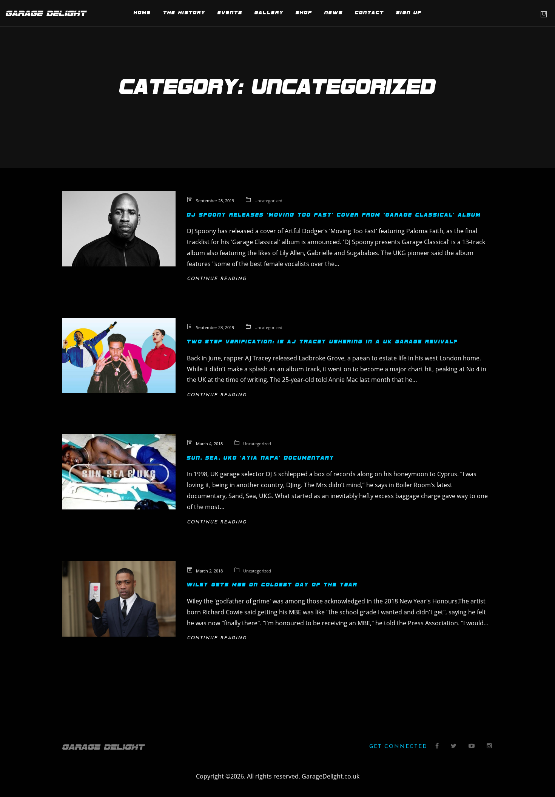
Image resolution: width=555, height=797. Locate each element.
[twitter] (454, 746)
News (333, 13)
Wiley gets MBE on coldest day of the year (272, 585)
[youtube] (472, 746)
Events (229, 13)
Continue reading (217, 279)
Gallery (269, 13)
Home (142, 13)
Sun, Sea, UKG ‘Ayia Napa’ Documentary (260, 458)
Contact (369, 13)
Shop (304, 13)
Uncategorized (268, 200)
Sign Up (409, 13)
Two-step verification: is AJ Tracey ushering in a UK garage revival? (322, 342)
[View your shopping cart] (543, 14)
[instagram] (490, 746)
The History (184, 13)
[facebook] (437, 746)
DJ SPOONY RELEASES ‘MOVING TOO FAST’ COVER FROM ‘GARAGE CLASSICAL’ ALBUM (334, 215)
